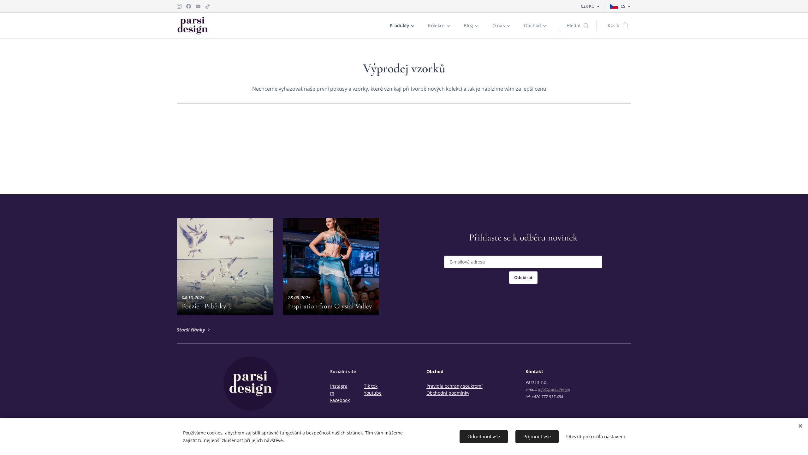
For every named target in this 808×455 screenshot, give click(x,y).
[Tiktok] (207, 6)
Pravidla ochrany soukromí (454, 386)
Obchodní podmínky (447, 393)
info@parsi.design (554, 389)
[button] (578, 25)
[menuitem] (404, 25)
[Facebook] (189, 6)
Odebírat (523, 277)
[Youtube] (198, 6)
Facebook (340, 400)
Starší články (191, 329)
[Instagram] (179, 6)
